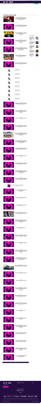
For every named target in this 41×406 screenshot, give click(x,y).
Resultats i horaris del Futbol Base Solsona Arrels (20, 318)
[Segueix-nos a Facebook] (3, 385)
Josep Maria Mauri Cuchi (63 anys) (20, 280)
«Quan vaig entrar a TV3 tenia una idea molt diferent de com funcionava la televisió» (32, 46)
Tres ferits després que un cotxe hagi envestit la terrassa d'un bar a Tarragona (21, 33)
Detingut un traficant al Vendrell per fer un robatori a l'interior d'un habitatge (21, 178)
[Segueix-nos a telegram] (6, 385)
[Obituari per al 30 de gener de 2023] (8, 120)
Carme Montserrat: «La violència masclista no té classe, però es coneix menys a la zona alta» (21, 258)
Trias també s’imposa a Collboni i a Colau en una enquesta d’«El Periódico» (20, 213)
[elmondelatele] (30, 396)
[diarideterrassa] (16, 396)
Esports (21, 54)
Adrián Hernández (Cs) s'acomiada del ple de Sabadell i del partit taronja (21, 126)
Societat (21, 132)
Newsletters (31, 0)
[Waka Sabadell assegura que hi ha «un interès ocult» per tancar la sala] (8, 297)
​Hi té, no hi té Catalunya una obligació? (17, 185)
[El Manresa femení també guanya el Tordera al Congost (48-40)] (8, 57)
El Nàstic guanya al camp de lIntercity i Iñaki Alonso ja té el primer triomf (21, 103)
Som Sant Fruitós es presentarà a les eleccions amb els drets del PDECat (21, 25)
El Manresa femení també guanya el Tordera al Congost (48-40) (21, 55)
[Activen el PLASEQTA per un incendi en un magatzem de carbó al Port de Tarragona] (8, 289)
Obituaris (21, 117)
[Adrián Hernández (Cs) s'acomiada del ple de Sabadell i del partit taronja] (8, 127)
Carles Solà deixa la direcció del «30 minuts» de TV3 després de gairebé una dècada (32, 38)
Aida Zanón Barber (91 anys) (20, 227)
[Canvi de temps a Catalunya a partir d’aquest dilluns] (8, 191)
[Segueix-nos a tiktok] (7, 385)
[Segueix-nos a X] (4, 385)
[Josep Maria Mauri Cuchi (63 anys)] (8, 206)
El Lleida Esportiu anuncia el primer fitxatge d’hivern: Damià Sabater (20, 341)
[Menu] (2, 3)
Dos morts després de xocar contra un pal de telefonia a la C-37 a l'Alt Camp (21, 265)
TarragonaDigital (19, 198)
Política (21, 24)
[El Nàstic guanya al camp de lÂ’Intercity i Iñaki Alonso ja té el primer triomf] (8, 150)
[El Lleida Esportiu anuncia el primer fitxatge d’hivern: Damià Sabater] (8, 342)
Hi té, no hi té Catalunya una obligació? (21, 242)
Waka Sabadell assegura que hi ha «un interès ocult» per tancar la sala (21, 296)
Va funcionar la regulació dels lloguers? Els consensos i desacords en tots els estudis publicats (21, 48)
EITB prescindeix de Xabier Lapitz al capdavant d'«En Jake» (32, 55)
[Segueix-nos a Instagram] (5, 385)
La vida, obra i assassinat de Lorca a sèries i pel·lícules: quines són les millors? (32, 51)
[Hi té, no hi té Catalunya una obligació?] (8, 244)
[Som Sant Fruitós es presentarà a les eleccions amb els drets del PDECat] (8, 27)
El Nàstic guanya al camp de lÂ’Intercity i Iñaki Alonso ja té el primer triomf (20, 148)
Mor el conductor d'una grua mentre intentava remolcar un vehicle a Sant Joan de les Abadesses (21, 141)
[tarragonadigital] (23, 396)
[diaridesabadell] (10, 396)
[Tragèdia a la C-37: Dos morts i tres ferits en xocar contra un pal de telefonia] (8, 304)
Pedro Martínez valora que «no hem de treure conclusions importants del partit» (21, 349)
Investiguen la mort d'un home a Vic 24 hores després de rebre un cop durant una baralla (21, 251)
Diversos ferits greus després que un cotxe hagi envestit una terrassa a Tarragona (21, 41)
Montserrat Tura (16, 70)
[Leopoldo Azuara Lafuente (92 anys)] (8, 199)
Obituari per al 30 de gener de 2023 (21, 118)
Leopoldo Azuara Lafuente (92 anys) (21, 197)
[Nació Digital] (8, 2)
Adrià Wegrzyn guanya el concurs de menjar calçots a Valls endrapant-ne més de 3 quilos (21, 171)
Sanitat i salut (17, 69)
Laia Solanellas (19, 290)
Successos (21, 39)
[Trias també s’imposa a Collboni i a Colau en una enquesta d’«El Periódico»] (8, 214)
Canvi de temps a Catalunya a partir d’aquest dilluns (21, 190)
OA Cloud (38, 401)
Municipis (21, 249)
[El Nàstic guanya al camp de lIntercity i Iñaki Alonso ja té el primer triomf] (8, 105)
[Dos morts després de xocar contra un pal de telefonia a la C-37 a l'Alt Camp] (8, 267)
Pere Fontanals (19, 350)
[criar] (35, 396)
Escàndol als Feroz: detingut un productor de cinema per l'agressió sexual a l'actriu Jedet (20, 18)
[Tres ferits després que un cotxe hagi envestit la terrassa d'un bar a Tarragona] (8, 34)
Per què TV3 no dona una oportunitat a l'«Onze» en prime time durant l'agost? (32, 42)
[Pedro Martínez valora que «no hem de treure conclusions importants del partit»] (8, 350)
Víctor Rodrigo (31, 48)
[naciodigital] (5, 396)
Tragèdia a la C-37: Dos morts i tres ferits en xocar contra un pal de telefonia (20, 303)
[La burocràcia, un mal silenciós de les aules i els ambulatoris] (8, 357)
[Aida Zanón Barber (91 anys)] (8, 229)
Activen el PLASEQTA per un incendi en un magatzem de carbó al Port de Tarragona (21, 288)
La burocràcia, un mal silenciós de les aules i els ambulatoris (21, 356)
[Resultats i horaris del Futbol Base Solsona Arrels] (8, 319)
